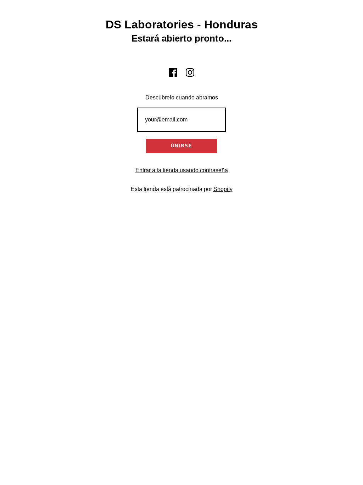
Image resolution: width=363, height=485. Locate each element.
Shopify (223, 189)
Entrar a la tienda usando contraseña (181, 170)
